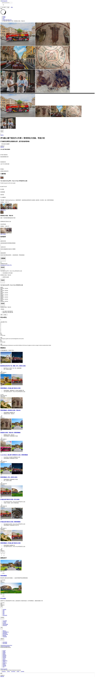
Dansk (4, 653)
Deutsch (4, 654)
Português (5, 662)
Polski (4, 663)
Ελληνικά (4, 655)
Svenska (4, 665)
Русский (4, 664)
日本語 (4, 661)
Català (4, 651)
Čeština (4, 652)
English (4, 650)
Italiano (4, 659)
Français (4, 657)
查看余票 (2, 676)
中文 (3, 666)
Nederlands (5, 660)
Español (4, 656)
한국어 (4, 658)
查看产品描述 (3, 209)
